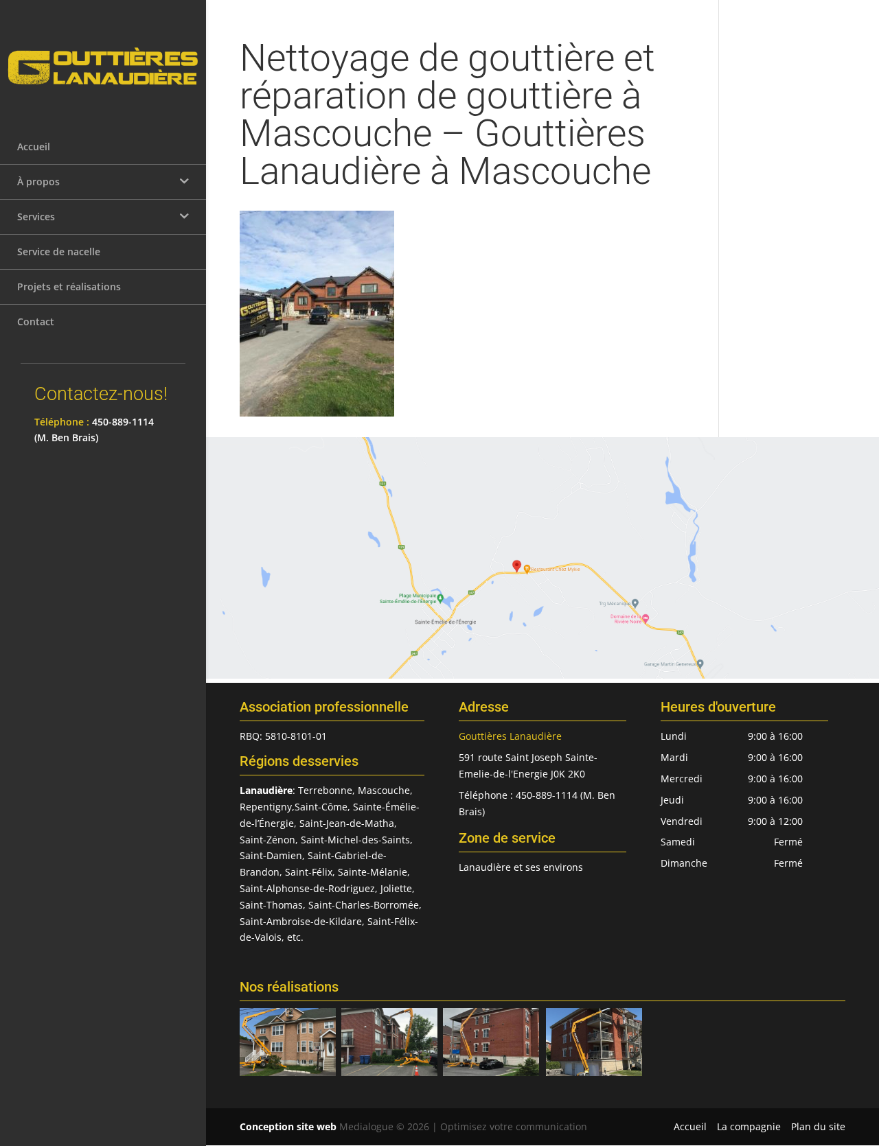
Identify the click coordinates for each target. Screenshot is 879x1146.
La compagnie (749, 1126)
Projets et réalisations (69, 286)
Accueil (33, 146)
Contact (35, 321)
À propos (38, 181)
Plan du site (818, 1126)
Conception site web (288, 1126)
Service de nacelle (58, 251)
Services (36, 216)
